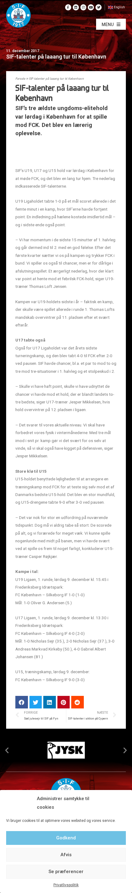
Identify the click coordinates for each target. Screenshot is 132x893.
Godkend (66, 838)
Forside (20, 79)
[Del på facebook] (21, 702)
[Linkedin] (76, 7)
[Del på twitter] (35, 702)
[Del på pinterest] (63, 702)
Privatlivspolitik (66, 885)
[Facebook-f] (68, 7)
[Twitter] (98, 7)
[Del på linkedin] (49, 702)
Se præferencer (66, 871)
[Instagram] (83, 7)
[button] (111, 24)
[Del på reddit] (77, 702)
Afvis (66, 854)
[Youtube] (91, 7)
